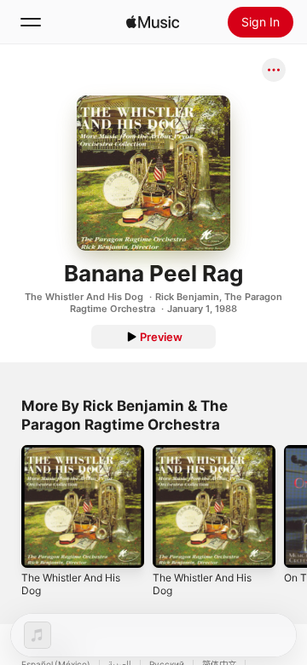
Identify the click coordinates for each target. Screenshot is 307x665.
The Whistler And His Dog (84, 297)
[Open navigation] (30, 22)
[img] (152, 22)
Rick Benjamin (187, 297)
